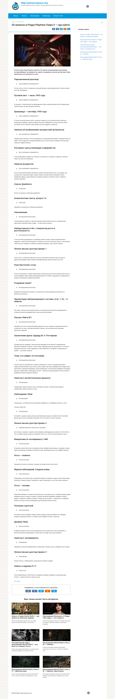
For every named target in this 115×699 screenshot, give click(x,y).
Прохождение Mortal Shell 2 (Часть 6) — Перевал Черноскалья (56, 670)
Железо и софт (58, 16)
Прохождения (34, 16)
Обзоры (15, 16)
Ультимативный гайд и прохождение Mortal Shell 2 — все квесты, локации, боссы (25, 644)
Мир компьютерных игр (34, 3)
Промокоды (46, 16)
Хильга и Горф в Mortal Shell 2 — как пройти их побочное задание (25, 617)
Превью (24, 16)
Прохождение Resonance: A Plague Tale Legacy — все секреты (56, 617)
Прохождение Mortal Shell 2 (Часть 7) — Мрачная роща (25, 670)
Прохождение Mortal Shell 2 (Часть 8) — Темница (56, 643)
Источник (17, 581)
